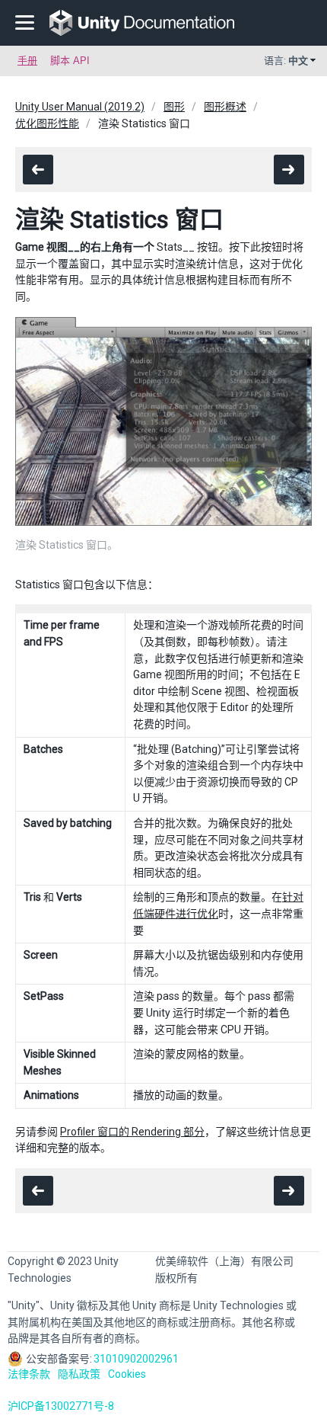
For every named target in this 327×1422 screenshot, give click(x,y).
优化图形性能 (47, 123)
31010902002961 (136, 1359)
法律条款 (29, 1374)
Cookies (127, 1374)
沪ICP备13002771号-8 (61, 1406)
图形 (174, 107)
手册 (27, 60)
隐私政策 (79, 1374)
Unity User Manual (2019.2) (79, 107)
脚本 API (70, 60)
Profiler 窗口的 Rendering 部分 (132, 1132)
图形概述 (225, 107)
